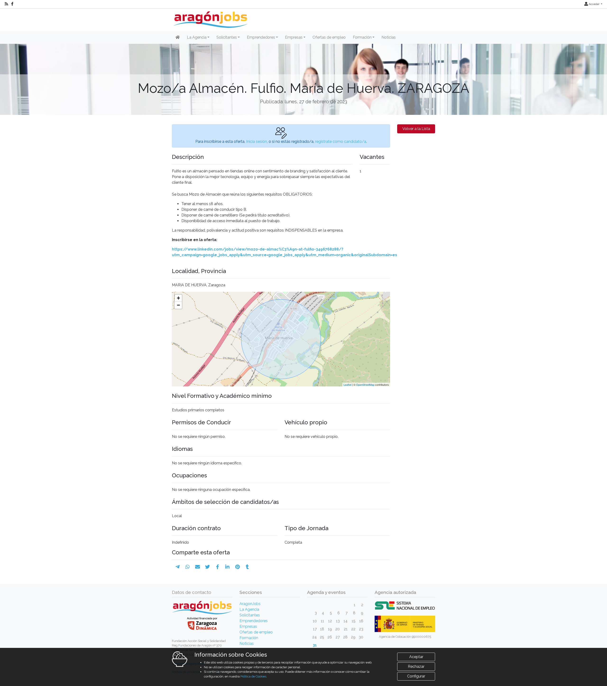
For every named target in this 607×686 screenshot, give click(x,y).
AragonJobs (250, 603)
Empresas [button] (294, 37)
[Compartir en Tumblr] (247, 567)
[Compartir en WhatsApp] (187, 567)
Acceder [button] (594, 4)
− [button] (178, 305)
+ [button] (178, 298)
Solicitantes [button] (226, 37)
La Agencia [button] (197, 37)
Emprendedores (253, 621)
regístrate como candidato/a (340, 141)
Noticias (389, 37)
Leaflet (347, 384)
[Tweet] (207, 567)
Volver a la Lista (416, 128)
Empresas (248, 626)
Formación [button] (362, 37)
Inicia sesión (256, 141)
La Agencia (249, 609)
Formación (248, 638)
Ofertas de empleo (329, 37)
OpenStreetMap (365, 384)
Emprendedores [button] (261, 37)
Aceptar (416, 657)
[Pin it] (237, 567)
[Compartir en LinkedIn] (227, 567)
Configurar (416, 676)
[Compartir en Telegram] (177, 567)
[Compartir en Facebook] (217, 567)
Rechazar (416, 666)
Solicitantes (249, 615)
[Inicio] (210, 18)
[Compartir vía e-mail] (197, 567)
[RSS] (6, 4)
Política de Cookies (253, 676)
